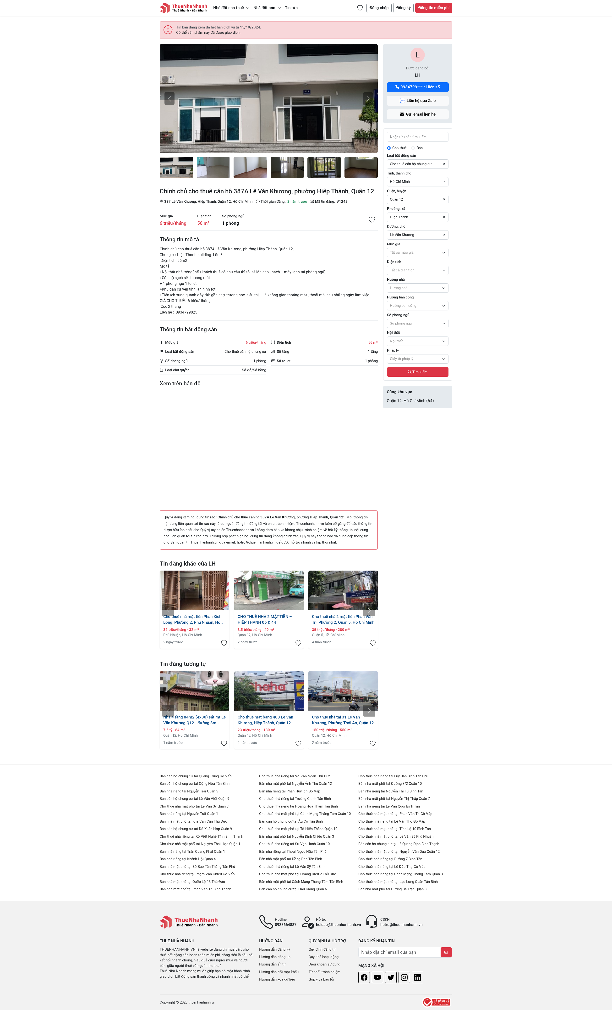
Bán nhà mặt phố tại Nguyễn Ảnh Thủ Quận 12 (295, 783)
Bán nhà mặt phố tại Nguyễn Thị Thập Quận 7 (394, 799)
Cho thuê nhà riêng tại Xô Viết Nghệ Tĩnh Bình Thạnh (201, 836)
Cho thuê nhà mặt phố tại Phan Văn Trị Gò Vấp (395, 814)
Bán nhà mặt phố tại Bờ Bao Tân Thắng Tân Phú (197, 866)
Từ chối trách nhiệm (324, 972)
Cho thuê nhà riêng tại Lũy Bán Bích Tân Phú (393, 776)
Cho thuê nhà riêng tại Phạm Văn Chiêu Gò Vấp (197, 874)
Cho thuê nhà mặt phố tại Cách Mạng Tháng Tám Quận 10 (305, 814)
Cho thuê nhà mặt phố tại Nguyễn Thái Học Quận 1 (200, 844)
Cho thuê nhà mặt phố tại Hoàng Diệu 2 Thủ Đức (297, 874)
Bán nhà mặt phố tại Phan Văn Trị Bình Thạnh (195, 889)
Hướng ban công (400, 297)
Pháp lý (393, 350)
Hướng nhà (396, 279)
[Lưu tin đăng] (372, 220)
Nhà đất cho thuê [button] (229, 8)
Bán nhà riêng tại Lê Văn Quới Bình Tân (389, 806)
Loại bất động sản (401, 155)
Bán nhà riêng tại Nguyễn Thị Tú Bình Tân (390, 791)
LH (418, 75)
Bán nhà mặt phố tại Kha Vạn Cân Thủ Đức (193, 821)
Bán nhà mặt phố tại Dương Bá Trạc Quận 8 (392, 889)
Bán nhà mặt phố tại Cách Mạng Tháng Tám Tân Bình (301, 882)
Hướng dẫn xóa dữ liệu (277, 979)
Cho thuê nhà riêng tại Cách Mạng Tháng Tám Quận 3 (400, 874)
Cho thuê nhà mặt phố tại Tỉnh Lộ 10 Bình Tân (394, 829)
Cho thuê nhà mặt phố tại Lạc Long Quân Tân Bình (398, 882)
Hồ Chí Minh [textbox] (400, 182)
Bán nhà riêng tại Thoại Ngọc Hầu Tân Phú (292, 851)
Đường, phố (396, 226)
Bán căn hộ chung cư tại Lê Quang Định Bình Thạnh (398, 844)
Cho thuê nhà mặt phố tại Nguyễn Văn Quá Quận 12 (399, 851)
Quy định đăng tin (322, 949)
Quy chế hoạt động (324, 957)
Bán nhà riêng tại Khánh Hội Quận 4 (188, 859)
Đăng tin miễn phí (433, 8)
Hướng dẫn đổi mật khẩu (279, 972)
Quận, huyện (396, 191)
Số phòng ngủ (233, 216)
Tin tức (291, 8)
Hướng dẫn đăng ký (274, 949)
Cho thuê (399, 148)
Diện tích (204, 216)
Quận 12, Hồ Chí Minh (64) (410, 400)
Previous (168, 610)
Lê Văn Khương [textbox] (402, 235)
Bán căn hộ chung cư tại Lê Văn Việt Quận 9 (194, 799)
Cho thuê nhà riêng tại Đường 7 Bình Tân (390, 859)
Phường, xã (396, 209)
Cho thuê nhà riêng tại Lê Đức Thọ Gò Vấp (391, 866)
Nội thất (393, 333)
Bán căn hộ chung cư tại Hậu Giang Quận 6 (293, 889)
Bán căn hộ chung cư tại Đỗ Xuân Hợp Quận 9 (196, 829)
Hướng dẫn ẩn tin (272, 964)
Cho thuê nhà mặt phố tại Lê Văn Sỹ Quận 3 (194, 806)
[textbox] (417, 253)
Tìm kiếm (419, 372)
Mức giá (166, 216)
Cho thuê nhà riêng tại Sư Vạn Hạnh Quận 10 (294, 844)
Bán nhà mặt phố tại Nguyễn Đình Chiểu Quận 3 (296, 836)
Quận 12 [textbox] (396, 199)
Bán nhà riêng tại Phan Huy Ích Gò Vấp (289, 791)
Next (369, 610)
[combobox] (417, 164)
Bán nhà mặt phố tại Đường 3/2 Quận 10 (390, 783)
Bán (420, 148)
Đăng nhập (379, 8)
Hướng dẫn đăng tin (274, 957)
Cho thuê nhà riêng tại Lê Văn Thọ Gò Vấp (391, 821)
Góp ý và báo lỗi (321, 979)
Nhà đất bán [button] (264, 8)
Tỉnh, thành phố (399, 173)
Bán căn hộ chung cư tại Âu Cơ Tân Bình (291, 821)
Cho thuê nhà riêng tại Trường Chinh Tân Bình (295, 799)
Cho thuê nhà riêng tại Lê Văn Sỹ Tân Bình (292, 866)
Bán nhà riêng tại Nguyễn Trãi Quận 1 (189, 814)
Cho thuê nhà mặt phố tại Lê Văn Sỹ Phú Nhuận (395, 836)
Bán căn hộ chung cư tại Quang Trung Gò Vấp (195, 776)
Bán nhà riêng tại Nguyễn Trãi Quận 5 (189, 791)
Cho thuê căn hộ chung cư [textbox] (411, 164)
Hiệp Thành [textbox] (399, 217)
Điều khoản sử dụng (324, 964)
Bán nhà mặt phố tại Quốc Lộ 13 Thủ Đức (192, 882)
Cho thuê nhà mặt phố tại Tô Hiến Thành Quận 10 (298, 829)
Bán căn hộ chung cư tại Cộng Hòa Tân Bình (195, 783)
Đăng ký (403, 8)
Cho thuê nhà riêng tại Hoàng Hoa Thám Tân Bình (298, 806)
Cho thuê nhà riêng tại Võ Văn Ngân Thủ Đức (294, 776)
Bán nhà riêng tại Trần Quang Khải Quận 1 (192, 851)
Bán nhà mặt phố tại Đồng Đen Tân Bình (290, 859)
